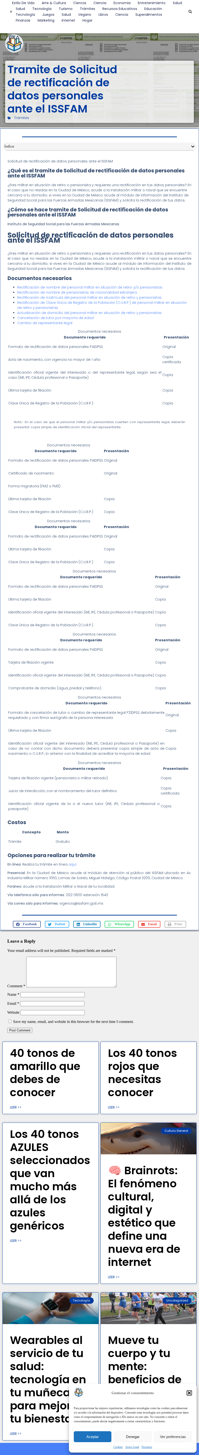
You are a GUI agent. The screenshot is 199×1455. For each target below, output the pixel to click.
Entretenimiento (152, 2)
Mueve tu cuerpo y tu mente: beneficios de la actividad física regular (145, 1373)
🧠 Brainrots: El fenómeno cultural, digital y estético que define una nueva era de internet (144, 1216)
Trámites (87, 8)
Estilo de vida (23, 2)
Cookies (118, 1447)
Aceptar (92, 1437)
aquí (72, 864)
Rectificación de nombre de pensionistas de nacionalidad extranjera (77, 292)
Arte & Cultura (54, 2)
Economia (122, 2)
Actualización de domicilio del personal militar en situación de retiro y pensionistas (89, 312)
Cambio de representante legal (44, 323)
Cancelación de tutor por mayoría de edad (55, 317)
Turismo (66, 8)
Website (13, 1012)
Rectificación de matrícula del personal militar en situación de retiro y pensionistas (89, 297)
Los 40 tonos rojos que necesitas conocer (142, 1072)
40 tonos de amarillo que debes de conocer (45, 1072)
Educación (153, 8)
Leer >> (16, 1107)
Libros (103, 14)
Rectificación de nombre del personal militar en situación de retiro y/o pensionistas (89, 287)
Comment (16, 986)
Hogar (87, 20)
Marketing (46, 20)
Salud (177, 2)
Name (13, 994)
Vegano (84, 14)
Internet (68, 20)
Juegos (48, 14)
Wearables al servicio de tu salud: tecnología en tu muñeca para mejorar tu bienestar (48, 1379)
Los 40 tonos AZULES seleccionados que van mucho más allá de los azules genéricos (50, 1179)
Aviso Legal (132, 1447)
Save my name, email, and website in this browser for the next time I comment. (73, 1022)
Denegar (133, 1437)
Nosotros (146, 1447)
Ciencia (79, 2)
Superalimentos (148, 14)
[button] (189, 1393)
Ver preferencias (173, 1437)
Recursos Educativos (119, 8)
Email (13, 1003)
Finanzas (23, 20)
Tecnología (41, 8)
